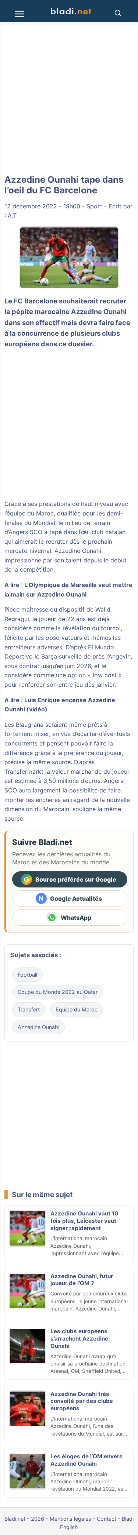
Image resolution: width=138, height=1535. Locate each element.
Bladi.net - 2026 (24, 1519)
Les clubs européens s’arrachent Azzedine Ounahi (79, 1338)
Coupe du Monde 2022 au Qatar (58, 992)
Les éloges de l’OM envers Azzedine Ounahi (86, 1460)
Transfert (29, 1009)
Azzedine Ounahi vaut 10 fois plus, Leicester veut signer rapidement (84, 1221)
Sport (94, 206)
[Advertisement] (69, 100)
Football (27, 974)
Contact (106, 1519)
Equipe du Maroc (77, 1009)
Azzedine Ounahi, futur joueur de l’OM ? (81, 1280)
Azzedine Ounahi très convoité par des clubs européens (81, 1401)
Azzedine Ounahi (99, 311)
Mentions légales (70, 1519)
